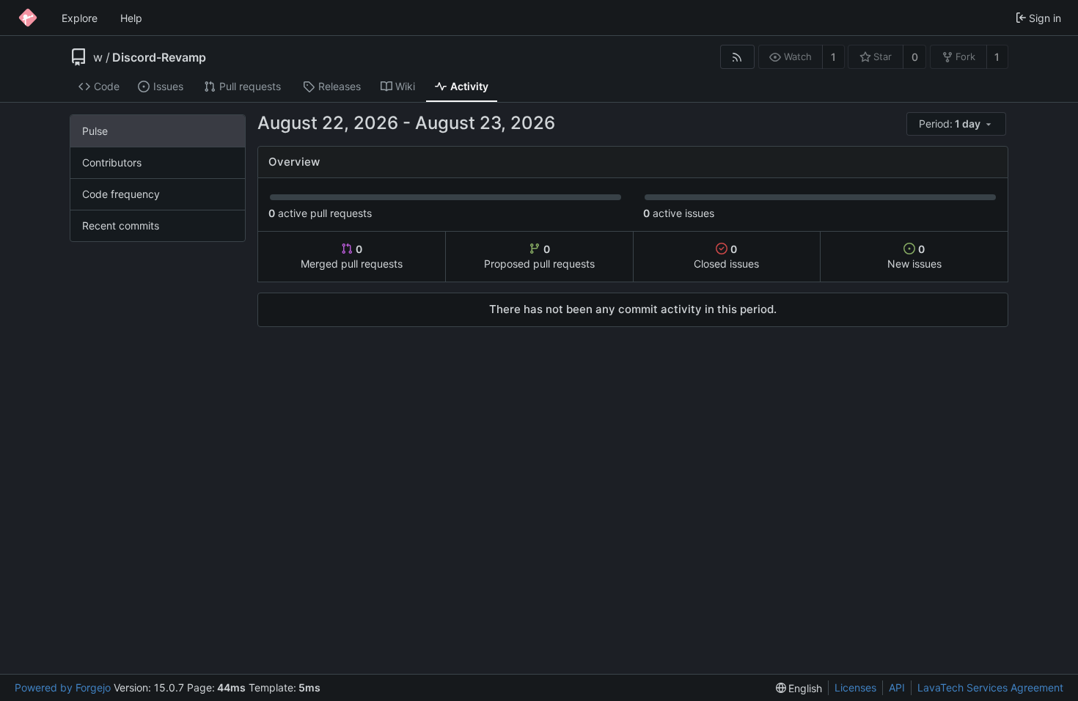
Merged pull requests (352, 256)
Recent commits (120, 225)
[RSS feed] (737, 57)
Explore (80, 18)
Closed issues (726, 256)
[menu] (957, 124)
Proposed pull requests (539, 256)
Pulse (95, 131)
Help (131, 18)
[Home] (27, 17)
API (897, 687)
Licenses (855, 687)
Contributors (112, 162)
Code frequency (121, 194)
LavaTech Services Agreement (990, 687)
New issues (914, 256)
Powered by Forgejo (63, 687)
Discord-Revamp (159, 57)
